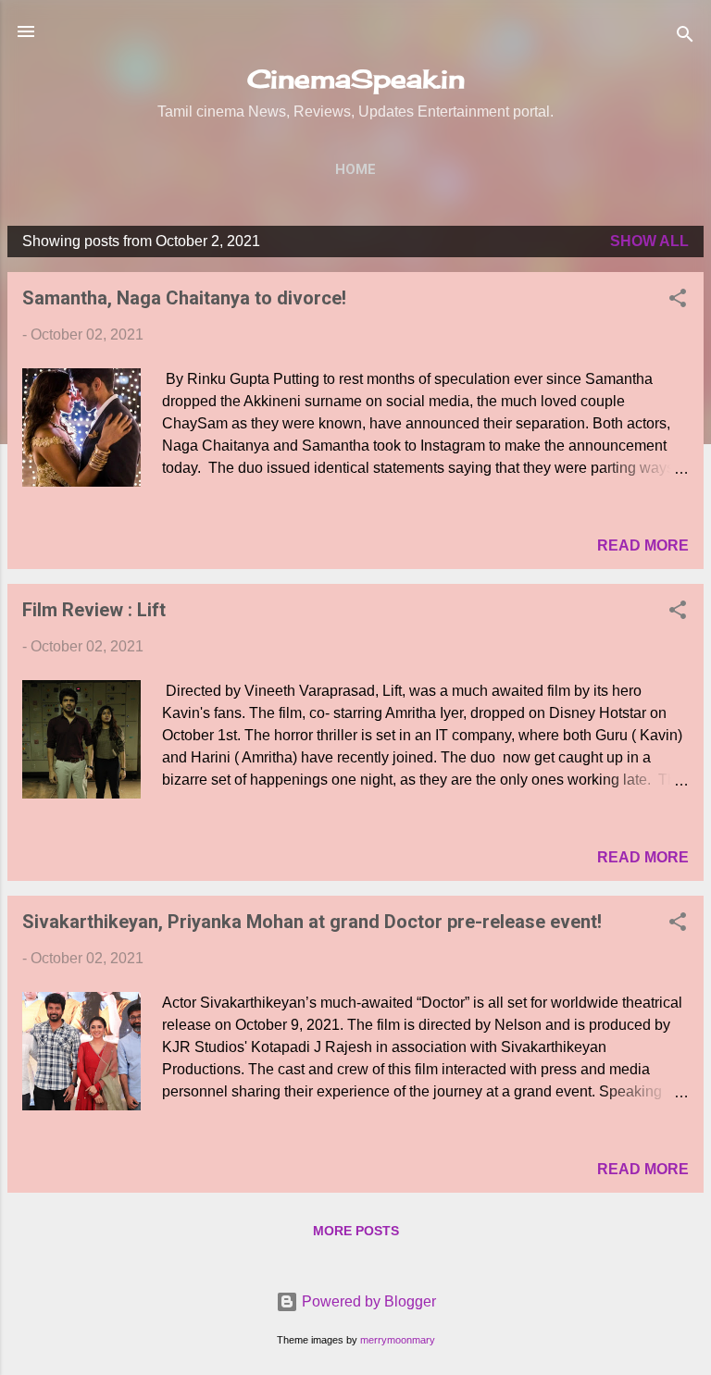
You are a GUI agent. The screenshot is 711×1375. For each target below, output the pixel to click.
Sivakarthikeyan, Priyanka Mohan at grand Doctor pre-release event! (312, 921)
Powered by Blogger (367, 1301)
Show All (649, 241)
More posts (356, 1230)
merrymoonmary (397, 1339)
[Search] (685, 37)
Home (355, 169)
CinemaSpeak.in (356, 78)
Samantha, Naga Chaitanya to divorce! (184, 298)
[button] (678, 301)
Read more (643, 545)
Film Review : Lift (94, 610)
